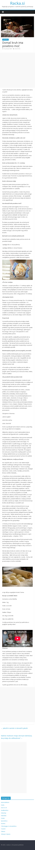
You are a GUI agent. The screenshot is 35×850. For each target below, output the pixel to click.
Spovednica (4, 821)
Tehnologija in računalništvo (8, 826)
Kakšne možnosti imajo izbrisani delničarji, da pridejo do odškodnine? (16, 737)
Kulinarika (5, 39)
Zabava (3, 831)
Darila (2, 805)
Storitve (3, 823)
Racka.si (17, 3)
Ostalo (3, 818)
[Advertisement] (17, 70)
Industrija (3, 813)
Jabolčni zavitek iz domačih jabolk (14, 728)
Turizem (3, 829)
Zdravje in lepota (5, 834)
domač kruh (17, 48)
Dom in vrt (4, 807)
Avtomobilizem (5, 802)
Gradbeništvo (4, 810)
